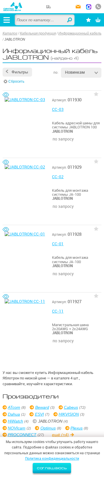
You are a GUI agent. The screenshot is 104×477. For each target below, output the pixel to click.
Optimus (47, 428)
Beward (42, 407)
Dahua (14, 414)
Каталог (10, 33)
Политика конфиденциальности (52, 458)
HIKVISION (69, 414)
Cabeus (71, 407)
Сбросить (16, 81)
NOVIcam (16, 428)
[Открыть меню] (6, 20)
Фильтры (20, 72)
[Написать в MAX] (88, 7)
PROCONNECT (22, 434)
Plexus (76, 428)
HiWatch (15, 421)
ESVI (39, 414)
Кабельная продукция (38, 33)
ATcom (14, 407)
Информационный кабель (79, 33)
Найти (69, 20)
